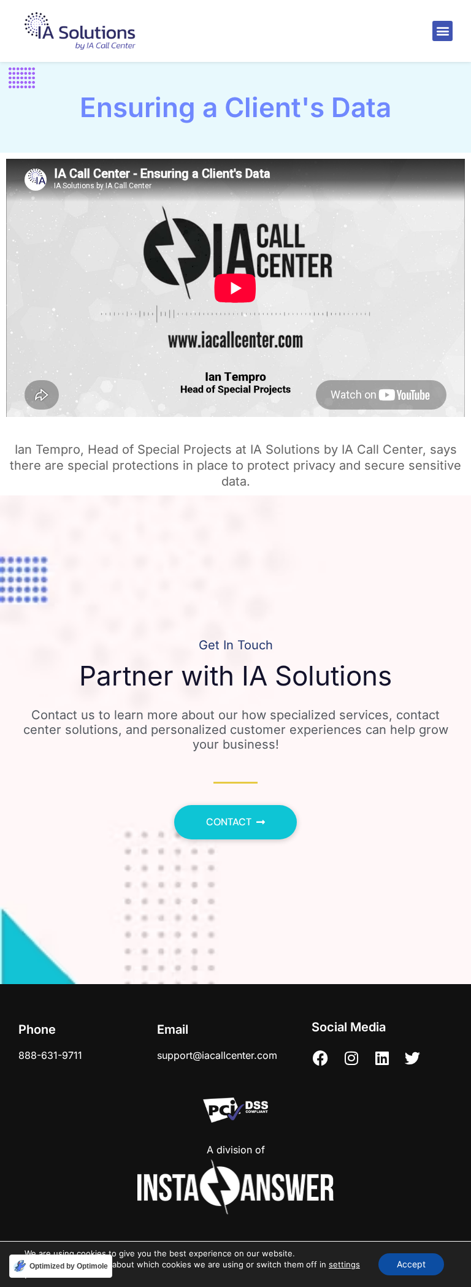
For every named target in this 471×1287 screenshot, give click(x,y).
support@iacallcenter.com (217, 1055)
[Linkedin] (382, 1057)
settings (344, 1264)
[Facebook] (320, 1057)
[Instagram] (351, 1057)
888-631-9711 (50, 1055)
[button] (442, 31)
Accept (411, 1264)
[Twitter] (412, 1057)
